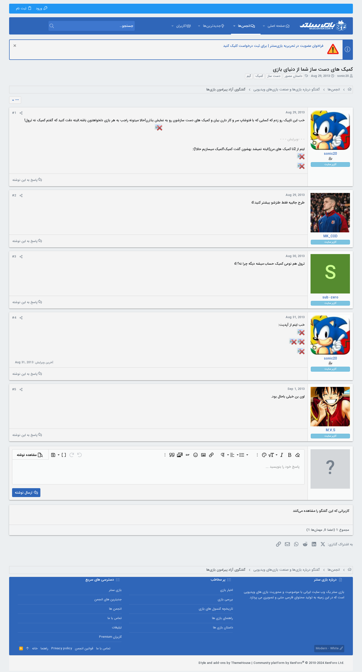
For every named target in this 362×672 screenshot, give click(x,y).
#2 (14, 195)
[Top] (27, 648)
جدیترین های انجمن (108, 599)
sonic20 (343, 76)
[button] (264, 26)
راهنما (44, 648)
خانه (35, 648)
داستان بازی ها (223, 627)
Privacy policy (61, 648)
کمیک (259, 76)
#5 (14, 389)
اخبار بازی (226, 590)
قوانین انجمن (84, 648)
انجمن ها (115, 608)
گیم (249, 76)
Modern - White (328, 648)
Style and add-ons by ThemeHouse (224, 663)
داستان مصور (293, 76)
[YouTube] (20, 663)
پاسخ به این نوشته (24, 180)
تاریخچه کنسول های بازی (216, 608)
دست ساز (273, 76)
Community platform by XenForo (298, 663)
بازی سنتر (115, 590)
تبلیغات (117, 627)
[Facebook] (42, 663)
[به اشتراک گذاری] (21, 113)
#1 (14, 113)
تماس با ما (115, 618)
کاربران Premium (110, 636)
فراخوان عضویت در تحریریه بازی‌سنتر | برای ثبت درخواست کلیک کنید (273, 46)
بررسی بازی (225, 599)
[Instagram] (35, 663)
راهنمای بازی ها (222, 618)
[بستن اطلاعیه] (15, 46)
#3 (14, 256)
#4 (14, 317)
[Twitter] (27, 663)
